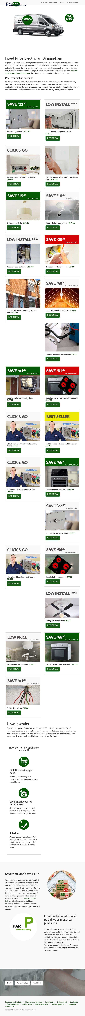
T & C (9, 983)
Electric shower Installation (13, 1002)
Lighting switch (62, 1002)
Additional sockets (13, 1004)
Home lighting (49, 1002)
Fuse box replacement (58, 1004)
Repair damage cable (41, 1004)
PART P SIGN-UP (72, 2)
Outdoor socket (27, 1004)
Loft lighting (74, 1002)
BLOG (62, 2)
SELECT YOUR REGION (48, 2)
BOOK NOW (13, 136)
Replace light (72, 1004)
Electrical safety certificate (33, 1002)
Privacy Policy (22, 983)
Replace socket (10, 1006)
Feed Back (37, 983)
